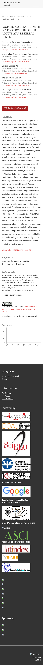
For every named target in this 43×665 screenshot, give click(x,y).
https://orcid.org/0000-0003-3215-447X (15, 50)
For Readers (7, 393)
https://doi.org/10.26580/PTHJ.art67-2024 (17, 250)
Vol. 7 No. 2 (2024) (9, 17)
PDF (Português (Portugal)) (15, 108)
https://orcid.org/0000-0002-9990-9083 (15, 85)
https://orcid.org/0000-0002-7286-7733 (15, 97)
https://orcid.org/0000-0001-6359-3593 (15, 73)
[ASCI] (16, 537)
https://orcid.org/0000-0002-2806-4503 (15, 61)
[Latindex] (16, 548)
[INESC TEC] (3, 634)
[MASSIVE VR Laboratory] (3, 630)
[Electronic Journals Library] (3, 579)
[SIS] (16, 567)
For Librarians (7, 399)
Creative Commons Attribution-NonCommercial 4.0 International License (19, 309)
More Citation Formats (13, 295)
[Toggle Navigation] (36, 4)
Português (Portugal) (10, 376)
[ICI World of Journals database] (16, 476)
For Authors (6, 396)
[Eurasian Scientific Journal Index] (3, 584)
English (5, 379)
